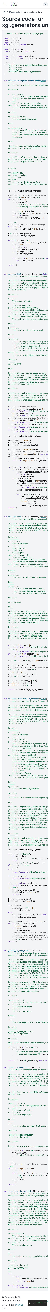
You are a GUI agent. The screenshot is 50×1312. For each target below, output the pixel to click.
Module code (14, 12)
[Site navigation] (5, 4)
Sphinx (19, 1305)
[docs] (43, 699)
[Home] (4, 12)
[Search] (45, 4)
